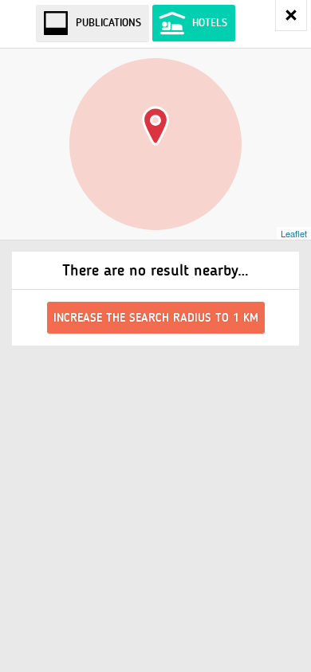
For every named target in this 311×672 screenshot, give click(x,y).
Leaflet (294, 233)
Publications (108, 22)
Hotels (209, 22)
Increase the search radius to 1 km (155, 318)
